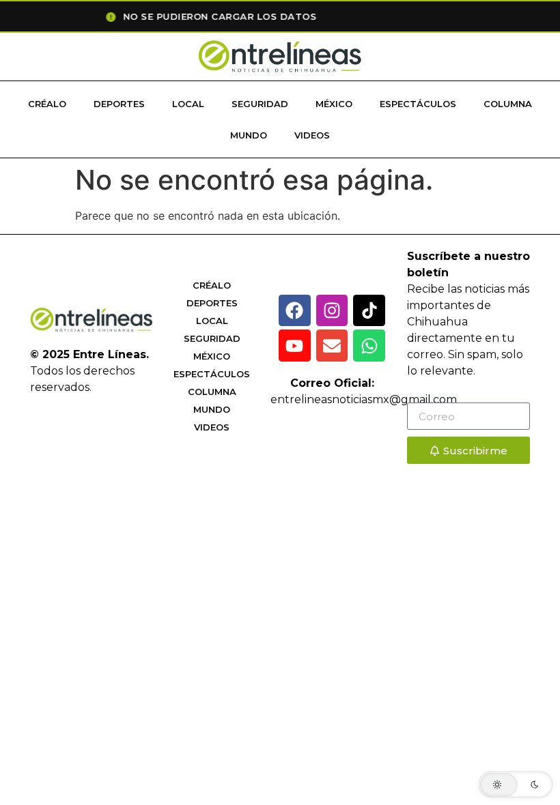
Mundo (248, 135)
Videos (312, 135)
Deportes (119, 103)
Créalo (47, 103)
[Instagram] (332, 311)
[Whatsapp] (369, 346)
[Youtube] (295, 346)
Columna (508, 103)
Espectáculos (418, 103)
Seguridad (260, 103)
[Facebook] (295, 311)
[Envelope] (332, 346)
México (334, 103)
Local (188, 103)
